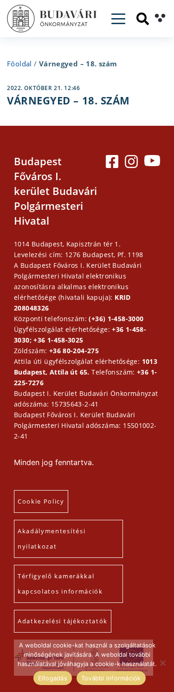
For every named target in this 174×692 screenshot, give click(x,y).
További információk (111, 678)
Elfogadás (52, 678)
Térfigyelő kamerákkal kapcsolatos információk (60, 583)
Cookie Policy (41, 501)
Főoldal (19, 63)
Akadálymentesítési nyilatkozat (51, 538)
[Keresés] (143, 19)
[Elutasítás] (162, 662)
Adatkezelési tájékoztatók (63, 621)
